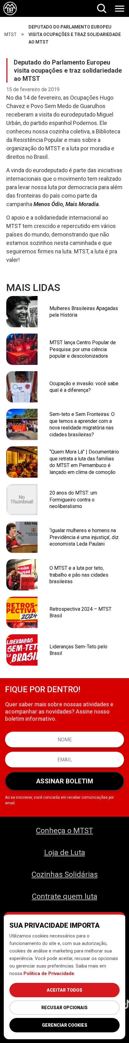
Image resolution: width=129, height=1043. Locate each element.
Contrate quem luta (64, 896)
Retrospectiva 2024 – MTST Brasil (80, 612)
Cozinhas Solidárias (65, 874)
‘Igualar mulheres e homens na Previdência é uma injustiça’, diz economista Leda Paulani (84, 537)
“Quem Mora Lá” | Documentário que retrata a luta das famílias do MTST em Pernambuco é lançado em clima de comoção (84, 462)
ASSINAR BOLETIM (64, 781)
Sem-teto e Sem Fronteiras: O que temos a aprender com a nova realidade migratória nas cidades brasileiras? (82, 424)
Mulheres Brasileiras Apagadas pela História (83, 311)
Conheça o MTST (64, 830)
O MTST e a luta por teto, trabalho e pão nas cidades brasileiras (78, 574)
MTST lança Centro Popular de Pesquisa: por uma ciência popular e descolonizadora (82, 349)
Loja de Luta (64, 852)
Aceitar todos (64, 990)
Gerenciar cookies (64, 1025)
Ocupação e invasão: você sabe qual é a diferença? (83, 387)
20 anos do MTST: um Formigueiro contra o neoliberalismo (73, 499)
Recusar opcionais (64, 1007)
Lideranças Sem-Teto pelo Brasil (78, 650)
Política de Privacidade (48, 973)
